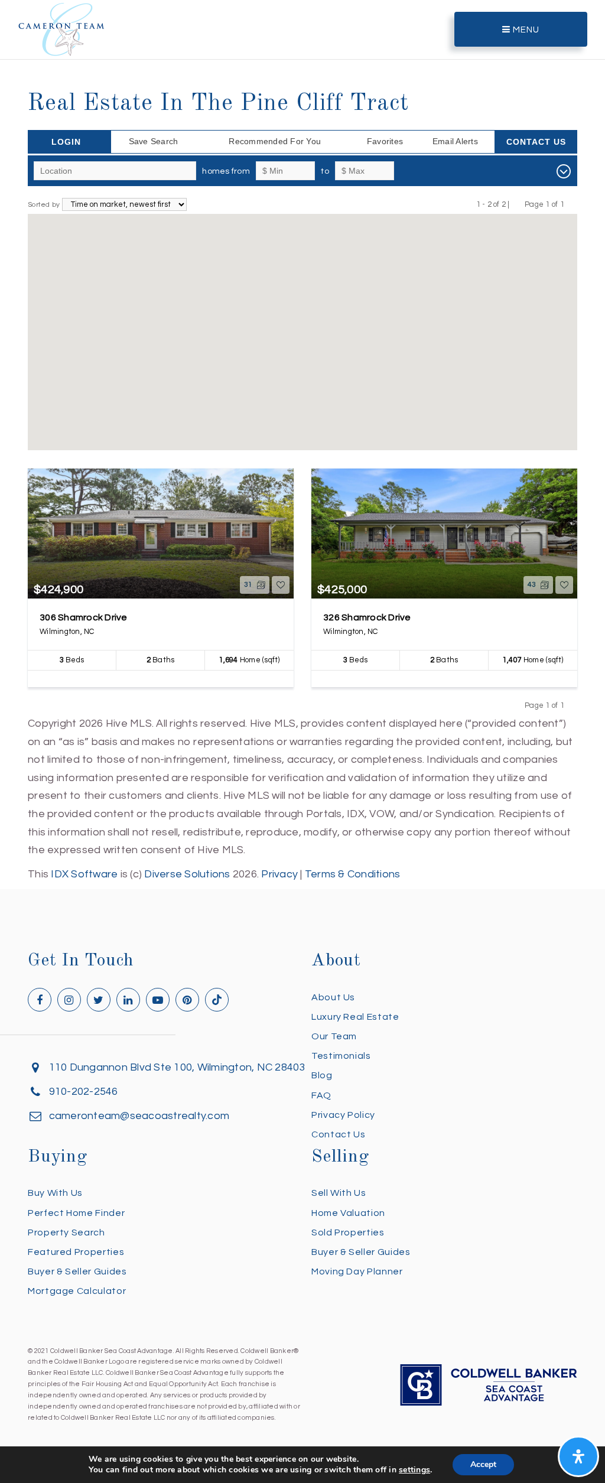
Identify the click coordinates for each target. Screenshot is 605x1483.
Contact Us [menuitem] (338, 1134)
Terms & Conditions (353, 874)
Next (571, 204)
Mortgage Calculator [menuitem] (77, 1291)
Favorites (385, 141)
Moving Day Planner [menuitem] (357, 1271)
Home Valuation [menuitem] (348, 1213)
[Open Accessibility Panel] (578, 1456)
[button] (270, 414)
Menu (524, 29)
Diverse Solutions (187, 874)
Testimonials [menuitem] (341, 1056)
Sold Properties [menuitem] (348, 1232)
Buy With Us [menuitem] (55, 1193)
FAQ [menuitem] (321, 1095)
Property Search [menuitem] (66, 1232)
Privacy (279, 874)
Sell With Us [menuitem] (338, 1193)
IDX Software (84, 874)
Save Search (153, 141)
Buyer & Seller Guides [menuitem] (77, 1271)
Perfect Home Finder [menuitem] (76, 1213)
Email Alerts (455, 141)
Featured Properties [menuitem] (76, 1252)
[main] (302, 441)
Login (66, 142)
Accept (483, 1464)
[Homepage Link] (61, 28)
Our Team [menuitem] (334, 1036)
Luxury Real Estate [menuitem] (355, 1017)
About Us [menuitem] (333, 997)
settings (414, 1470)
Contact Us (536, 142)
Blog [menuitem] (322, 1075)
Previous (517, 204)
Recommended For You (275, 141)
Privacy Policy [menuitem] (343, 1115)
